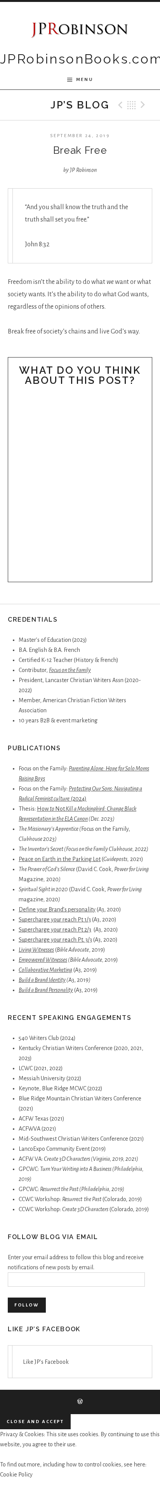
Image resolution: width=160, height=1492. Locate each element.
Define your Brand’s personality (57, 909)
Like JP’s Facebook (44, 1329)
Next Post (144, 105)
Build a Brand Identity (42, 980)
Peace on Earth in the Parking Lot (60, 859)
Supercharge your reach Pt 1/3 (55, 919)
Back (131, 105)
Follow (26, 1305)
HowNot (51, 809)
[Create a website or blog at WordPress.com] (80, 1402)
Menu (84, 79)
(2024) (79, 799)
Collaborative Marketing (45, 970)
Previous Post (119, 105)
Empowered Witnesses (43, 960)
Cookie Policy (16, 1474)
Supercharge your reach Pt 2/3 (55, 929)
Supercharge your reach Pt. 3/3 (55, 940)
